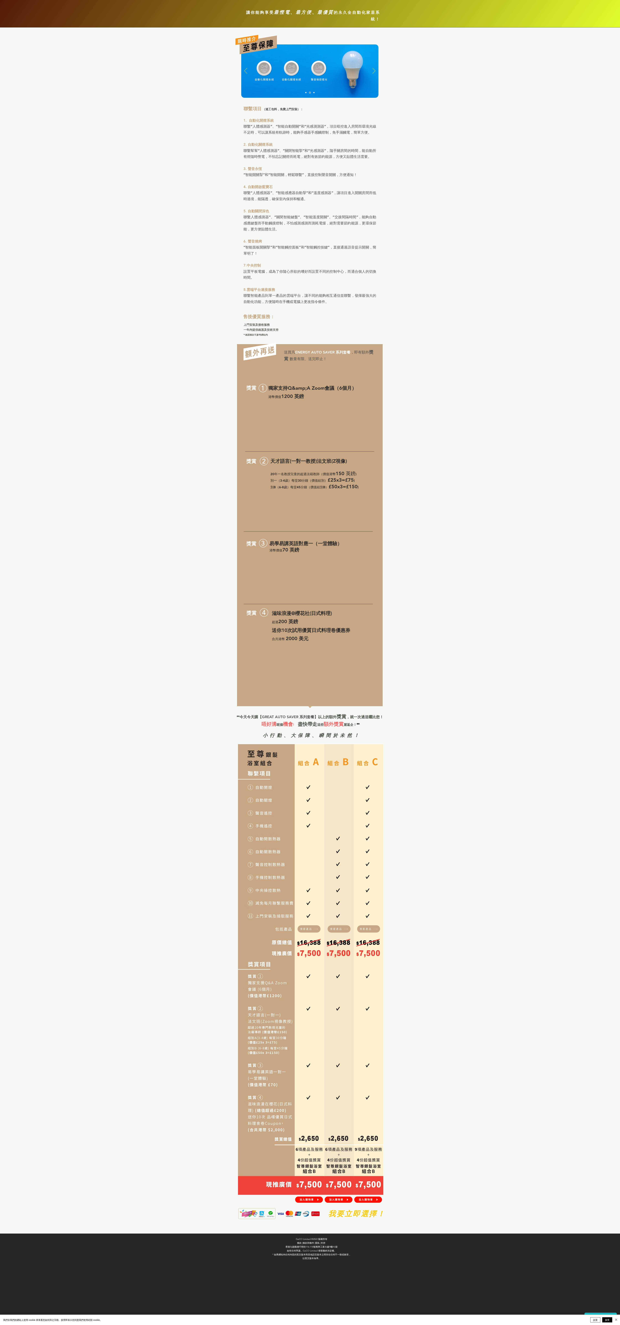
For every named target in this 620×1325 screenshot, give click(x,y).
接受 (607, 1319)
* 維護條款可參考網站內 (256, 334)
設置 (595, 1319)
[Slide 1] (306, 92)
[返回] (245, 71)
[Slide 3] (314, 92)
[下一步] (373, 71)
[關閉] (616, 1319)
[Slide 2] (310, 92)
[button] (309, 929)
